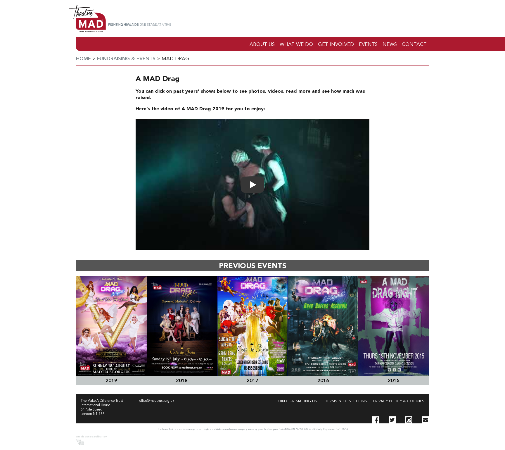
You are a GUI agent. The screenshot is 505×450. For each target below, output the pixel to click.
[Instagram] (408, 419)
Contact (414, 44)
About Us (262, 44)
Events (368, 44)
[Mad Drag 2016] (323, 326)
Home (83, 58)
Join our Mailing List (297, 401)
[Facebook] (375, 419)
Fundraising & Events (126, 58)
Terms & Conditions (346, 401)
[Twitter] (392, 419)
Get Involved (336, 44)
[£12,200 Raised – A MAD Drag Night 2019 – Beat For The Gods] (111, 326)
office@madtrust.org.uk (156, 401)
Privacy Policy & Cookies (398, 401)
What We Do (296, 44)
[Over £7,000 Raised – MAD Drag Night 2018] (182, 326)
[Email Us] (425, 419)
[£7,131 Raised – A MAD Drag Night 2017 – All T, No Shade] (252, 326)
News (390, 44)
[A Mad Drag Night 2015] (393, 326)
